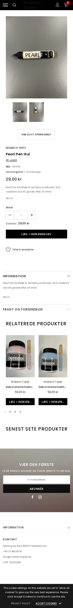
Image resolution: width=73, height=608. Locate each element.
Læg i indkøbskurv (22, 402)
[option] (36, 57)
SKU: (8, 166)
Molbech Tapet (32, 5)
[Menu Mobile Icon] (5, 5)
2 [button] (10, 412)
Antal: (9, 207)
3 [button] (15, 412)
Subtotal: (11, 223)
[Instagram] (40, 497)
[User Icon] (57, 5)
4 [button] (20, 412)
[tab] (36, 324)
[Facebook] (32, 497)
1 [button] (5, 412)
